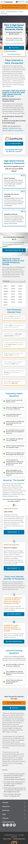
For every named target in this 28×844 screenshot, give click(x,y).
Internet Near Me (11, 11)
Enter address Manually (14, 54)
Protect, (20, 763)
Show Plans (15, 47)
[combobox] (14, 43)
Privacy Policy (7, 838)
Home (3, 11)
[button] (14, 802)
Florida (21, 11)
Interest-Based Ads (19, 838)
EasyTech (5, 765)
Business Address (11, 51)
